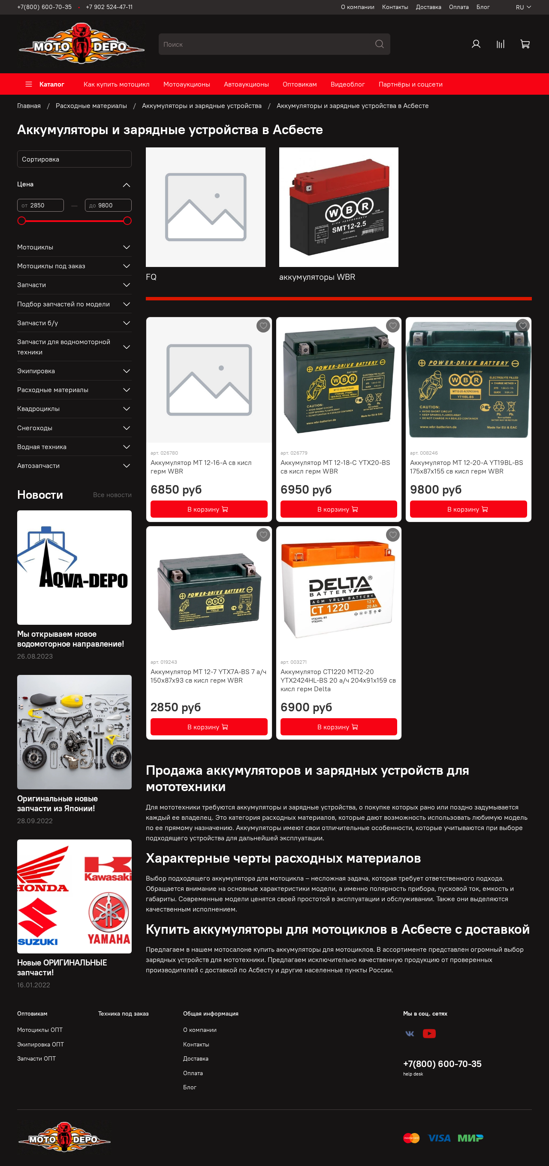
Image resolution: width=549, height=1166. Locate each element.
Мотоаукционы (186, 84)
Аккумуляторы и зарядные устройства (202, 105)
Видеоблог (348, 84)
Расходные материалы (91, 105)
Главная (29, 105)
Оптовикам (300, 84)
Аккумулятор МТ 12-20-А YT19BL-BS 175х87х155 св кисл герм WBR (466, 466)
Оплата (459, 7)
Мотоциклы (35, 247)
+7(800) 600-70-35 (44, 7)
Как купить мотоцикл (117, 84)
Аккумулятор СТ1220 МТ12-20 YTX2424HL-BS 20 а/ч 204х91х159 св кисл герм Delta (338, 680)
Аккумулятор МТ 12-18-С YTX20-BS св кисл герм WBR (335, 466)
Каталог (51, 84)
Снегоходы (34, 427)
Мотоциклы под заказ (51, 265)
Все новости (112, 494)
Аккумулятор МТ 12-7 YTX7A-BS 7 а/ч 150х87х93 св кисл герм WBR (208, 675)
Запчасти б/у (37, 322)
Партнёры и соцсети (411, 84)
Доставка (428, 7)
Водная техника (41, 446)
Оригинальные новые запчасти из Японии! (57, 803)
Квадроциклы (38, 408)
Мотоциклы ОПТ (40, 1030)
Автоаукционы (246, 84)
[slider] (21, 220)
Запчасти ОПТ (36, 1058)
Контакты (395, 7)
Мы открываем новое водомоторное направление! (70, 639)
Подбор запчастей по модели (63, 304)
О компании (357, 7)
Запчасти (31, 284)
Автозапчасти (38, 465)
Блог (483, 7)
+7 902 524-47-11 (109, 7)
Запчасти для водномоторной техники (63, 346)
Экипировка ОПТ (40, 1044)
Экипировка (36, 370)
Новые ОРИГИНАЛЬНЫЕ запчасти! (62, 967)
